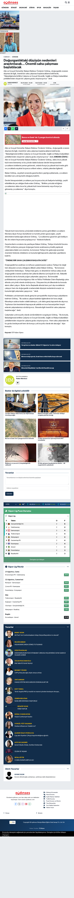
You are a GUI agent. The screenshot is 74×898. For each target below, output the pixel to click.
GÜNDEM (5, 8)
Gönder (9, 494)
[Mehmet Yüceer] (9, 671)
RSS (13, 822)
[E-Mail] (17, 382)
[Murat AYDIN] (9, 634)
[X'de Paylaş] (9, 128)
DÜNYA (32, 8)
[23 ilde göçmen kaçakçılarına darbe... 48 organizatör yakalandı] (53, 453)
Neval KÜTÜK (19, 757)
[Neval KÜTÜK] (9, 759)
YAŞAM (56, 8)
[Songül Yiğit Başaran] (9, 725)
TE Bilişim (42, 828)
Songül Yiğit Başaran (23, 723)
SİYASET (14, 8)
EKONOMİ (23, 8)
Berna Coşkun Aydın (22, 714)
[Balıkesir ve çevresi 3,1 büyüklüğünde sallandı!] (20, 453)
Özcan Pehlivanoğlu (23, 661)
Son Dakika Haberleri (52, 805)
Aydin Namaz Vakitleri (53, 797)
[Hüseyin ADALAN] (9, 653)
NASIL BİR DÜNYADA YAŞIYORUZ (26, 701)
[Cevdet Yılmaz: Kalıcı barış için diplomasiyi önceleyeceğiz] (20, 403)
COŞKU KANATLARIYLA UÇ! (24, 760)
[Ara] (66, 2)
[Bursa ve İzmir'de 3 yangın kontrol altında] (20, 428)
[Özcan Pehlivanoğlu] (9, 662)
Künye (7, 813)
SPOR (39, 8)
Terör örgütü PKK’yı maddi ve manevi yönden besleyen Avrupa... (37, 691)
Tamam (5, 835)
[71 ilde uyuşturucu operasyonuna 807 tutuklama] (53, 428)
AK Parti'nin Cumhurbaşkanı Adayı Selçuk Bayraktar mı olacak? (37, 635)
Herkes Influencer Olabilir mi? (25, 726)
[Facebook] (15, 804)
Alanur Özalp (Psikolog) (24, 733)
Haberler (7, 57)
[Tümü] (68, 627)
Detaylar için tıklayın (37, 559)
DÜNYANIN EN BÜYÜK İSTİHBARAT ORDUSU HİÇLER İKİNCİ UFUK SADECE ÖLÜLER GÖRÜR (40, 654)
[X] (19, 804)
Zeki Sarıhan (19, 679)
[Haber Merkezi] (9, 380)
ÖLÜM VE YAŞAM (21, 751)
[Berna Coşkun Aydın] (9, 715)
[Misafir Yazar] (10, 706)
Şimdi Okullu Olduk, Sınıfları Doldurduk (28, 745)
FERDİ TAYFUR (22, 709)
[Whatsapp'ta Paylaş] (13, 128)
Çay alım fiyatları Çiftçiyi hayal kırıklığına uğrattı (31, 735)
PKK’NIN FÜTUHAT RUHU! (23, 663)
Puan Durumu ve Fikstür (53, 801)
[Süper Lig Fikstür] (68, 567)
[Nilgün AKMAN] (9, 643)
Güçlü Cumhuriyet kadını (23, 717)
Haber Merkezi (21, 378)
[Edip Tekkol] (9, 690)
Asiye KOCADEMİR (21, 742)
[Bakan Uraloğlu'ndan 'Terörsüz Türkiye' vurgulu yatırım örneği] (53, 403)
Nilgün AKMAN (20, 642)
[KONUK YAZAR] (9, 775)
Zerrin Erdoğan (21, 698)
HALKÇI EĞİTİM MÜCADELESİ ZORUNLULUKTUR (31, 682)
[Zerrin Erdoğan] (9, 700)
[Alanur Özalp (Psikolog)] (9, 734)
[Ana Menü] (69, 2)
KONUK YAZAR (19, 774)
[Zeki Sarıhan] (9, 681)
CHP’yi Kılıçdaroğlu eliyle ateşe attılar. (28, 673)
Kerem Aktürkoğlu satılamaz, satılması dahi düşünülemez (35, 777)
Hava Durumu (50, 794)
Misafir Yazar (23, 706)
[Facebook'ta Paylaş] (5, 128)
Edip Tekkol (19, 689)
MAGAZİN (47, 8)
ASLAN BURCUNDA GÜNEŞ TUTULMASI (28, 644)
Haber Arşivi (50, 807)
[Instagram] (22, 804)
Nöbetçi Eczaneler (52, 792)
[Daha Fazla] (16, 128)
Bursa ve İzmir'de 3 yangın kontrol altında (19, 438)
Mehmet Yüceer (20, 670)
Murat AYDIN (19, 632)
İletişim (40, 813)
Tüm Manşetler (51, 803)
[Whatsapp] (29, 804)
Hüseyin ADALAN (21, 650)
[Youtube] (26, 804)
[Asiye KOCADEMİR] (9, 743)
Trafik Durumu (50, 799)
